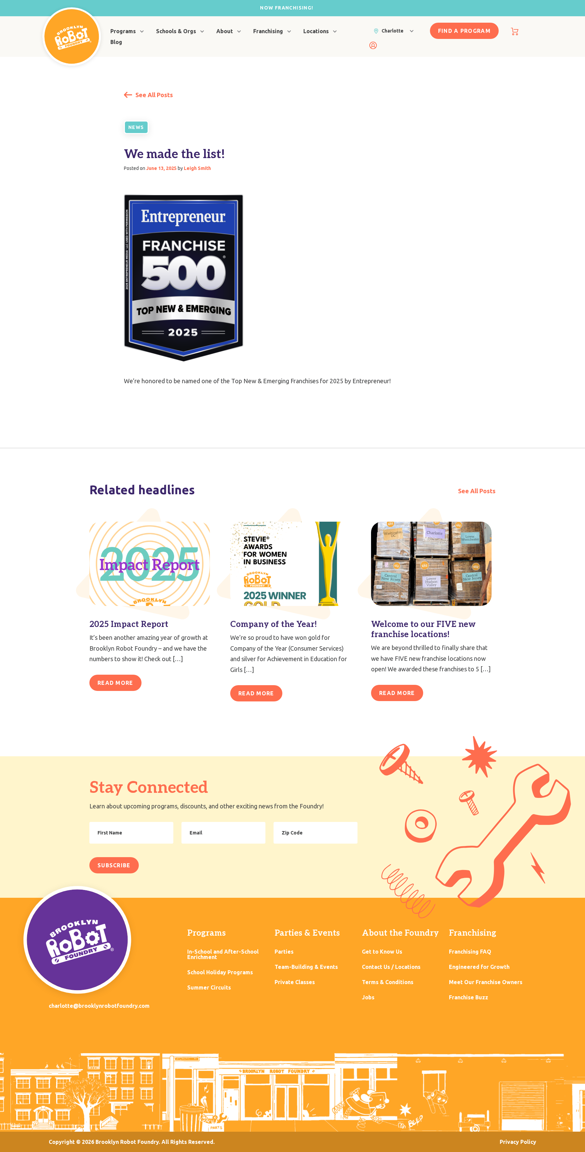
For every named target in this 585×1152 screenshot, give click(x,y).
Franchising (268, 31)
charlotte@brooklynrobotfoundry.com (99, 1006)
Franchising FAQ (470, 952)
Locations (316, 31)
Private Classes (295, 982)
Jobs (368, 997)
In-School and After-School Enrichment (223, 954)
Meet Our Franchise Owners (485, 982)
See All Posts (153, 94)
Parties (284, 952)
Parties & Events (307, 933)
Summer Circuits (209, 988)
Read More (115, 683)
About (224, 31)
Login (373, 45)
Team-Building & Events (306, 967)
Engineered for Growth (479, 967)
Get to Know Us (382, 952)
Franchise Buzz (468, 997)
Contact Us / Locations (391, 967)
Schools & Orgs (176, 31)
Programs (123, 31)
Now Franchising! (286, 7)
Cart (514, 31)
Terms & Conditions (387, 982)
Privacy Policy (518, 1142)
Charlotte (393, 31)
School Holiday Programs (220, 972)
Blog (116, 42)
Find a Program (464, 31)
